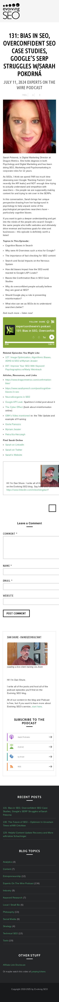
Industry (7, 890)
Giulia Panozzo (13, 424)
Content (7, 869)
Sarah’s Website (13, 455)
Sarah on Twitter (13, 449)
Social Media (9, 919)
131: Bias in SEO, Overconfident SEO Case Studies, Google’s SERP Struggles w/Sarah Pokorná (25, 811)
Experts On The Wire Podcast (18, 883)
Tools (5, 940)
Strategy (7, 926)
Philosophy (8, 912)
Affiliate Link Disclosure (14, 965)
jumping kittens (38, 972)
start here (37, 706)
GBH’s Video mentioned (17, 415)
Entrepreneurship (12, 876)
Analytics (7, 862)
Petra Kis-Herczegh (15, 434)
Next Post (52, 508)
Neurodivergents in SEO (17, 397)
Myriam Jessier (13, 429)
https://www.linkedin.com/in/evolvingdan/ (27, 490)
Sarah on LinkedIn (14, 444)
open (54, 8)
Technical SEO (10, 933)
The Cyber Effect (14, 407)
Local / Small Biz (11, 904)
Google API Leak (13, 402)
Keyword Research (12, 897)
